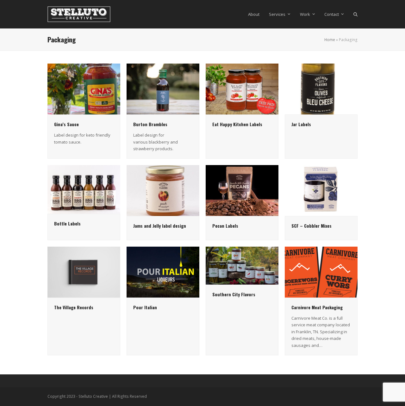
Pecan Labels (225, 225)
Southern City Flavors (233, 294)
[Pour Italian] (163, 271)
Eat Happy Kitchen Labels (237, 124)
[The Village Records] (83, 271)
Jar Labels (301, 124)
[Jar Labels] (321, 88)
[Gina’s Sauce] (83, 88)
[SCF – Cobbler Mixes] (321, 190)
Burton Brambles (150, 124)
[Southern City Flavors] (242, 265)
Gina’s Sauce (66, 124)
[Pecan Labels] (242, 190)
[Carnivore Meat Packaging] (321, 271)
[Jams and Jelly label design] (163, 190)
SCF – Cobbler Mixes (311, 225)
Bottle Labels (67, 223)
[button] (355, 14)
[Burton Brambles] (163, 88)
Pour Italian (145, 307)
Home (329, 39)
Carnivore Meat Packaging (317, 307)
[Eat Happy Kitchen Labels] (242, 88)
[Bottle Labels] (83, 189)
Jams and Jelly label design (159, 225)
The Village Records (73, 307)
